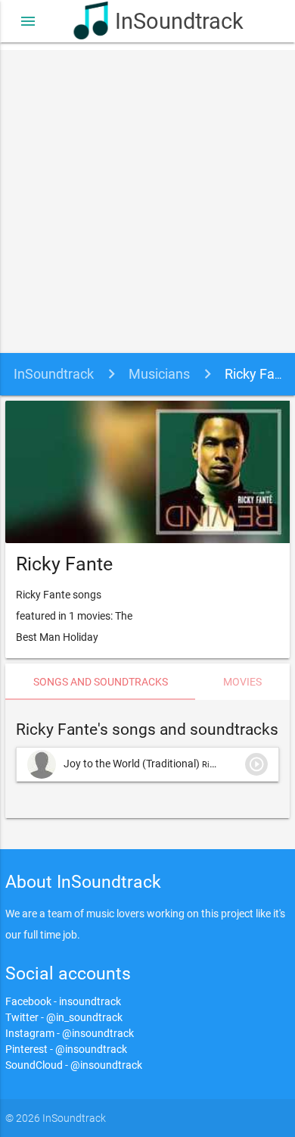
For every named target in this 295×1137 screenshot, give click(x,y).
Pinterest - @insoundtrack (66, 1049)
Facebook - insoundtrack (63, 1001)
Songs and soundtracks (100, 682)
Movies (242, 682)
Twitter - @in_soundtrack (64, 1017)
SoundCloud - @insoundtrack (73, 1065)
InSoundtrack (168, 21)
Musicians (159, 374)
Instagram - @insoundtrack (69, 1033)
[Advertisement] (147, 197)
